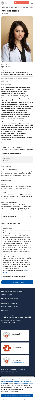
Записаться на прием (21, 3)
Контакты (4, 310)
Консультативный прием (9, 306)
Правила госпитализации (10, 298)
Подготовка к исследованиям (11, 291)
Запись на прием (7, 295)
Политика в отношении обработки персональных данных (13, 371)
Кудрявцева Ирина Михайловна (14, 276)
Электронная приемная (9, 303)
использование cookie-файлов (24, 383)
